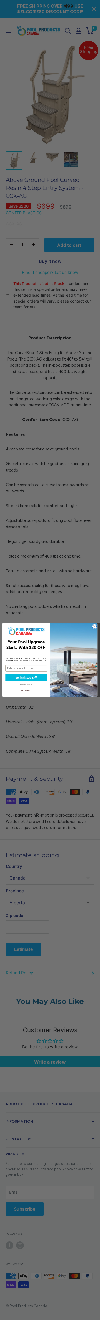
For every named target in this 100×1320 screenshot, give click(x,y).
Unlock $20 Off (26, 678)
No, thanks (26, 690)
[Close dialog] (94, 626)
